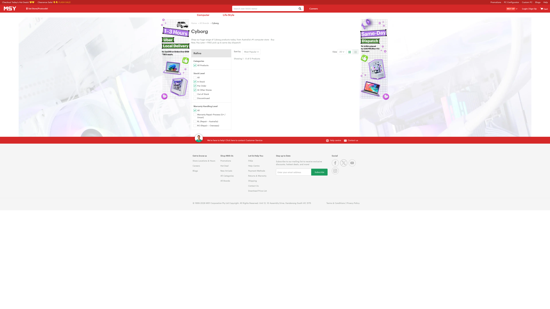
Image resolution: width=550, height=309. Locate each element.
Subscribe (319, 172)
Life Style (228, 14)
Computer (203, 14)
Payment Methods (256, 171)
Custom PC (527, 2)
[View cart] (541, 8)
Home (194, 23)
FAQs (250, 161)
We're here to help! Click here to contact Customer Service (234, 140)
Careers (313, 8)
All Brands (204, 23)
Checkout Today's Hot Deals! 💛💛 (18, 2)
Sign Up (533, 8)
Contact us (353, 140)
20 (341, 51)
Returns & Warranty (257, 176)
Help (545, 2)
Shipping (252, 181)
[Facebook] (336, 166)
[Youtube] (352, 166)
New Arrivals (226, 171)
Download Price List (257, 191)
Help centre (335, 140)
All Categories (227, 176)
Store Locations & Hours (204, 161)
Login (525, 8)
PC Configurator (511, 2)
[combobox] (268, 8)
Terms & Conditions (335, 203)
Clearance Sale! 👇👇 (48, 2)
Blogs (538, 2)
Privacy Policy (353, 203)
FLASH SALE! (65, 2)
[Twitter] (344, 166)
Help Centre (254, 166)
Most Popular (250, 51)
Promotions (496, 2)
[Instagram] (336, 173)
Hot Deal (224, 166)
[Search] (300, 9)
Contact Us (253, 186)
